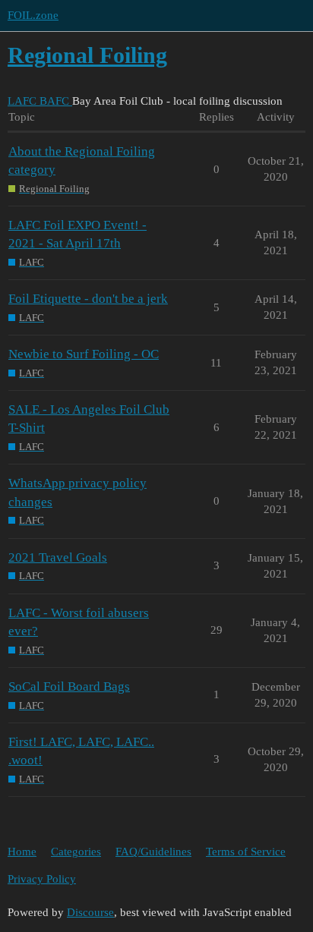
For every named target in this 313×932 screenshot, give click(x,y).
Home (22, 851)
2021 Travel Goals (57, 557)
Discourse (90, 912)
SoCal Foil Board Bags (69, 686)
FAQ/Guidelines (153, 851)
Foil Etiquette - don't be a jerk (88, 298)
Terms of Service (246, 851)
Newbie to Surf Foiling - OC (83, 354)
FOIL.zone (33, 15)
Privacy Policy (42, 879)
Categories (76, 851)
